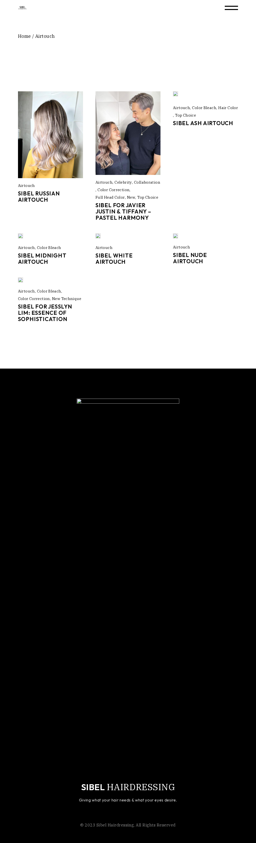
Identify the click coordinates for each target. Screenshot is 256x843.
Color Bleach (204, 107)
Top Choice (147, 197)
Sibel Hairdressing (115, 824)
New (131, 197)
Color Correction (114, 189)
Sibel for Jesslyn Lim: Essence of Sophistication (45, 313)
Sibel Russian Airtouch (39, 196)
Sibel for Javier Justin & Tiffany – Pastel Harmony (123, 211)
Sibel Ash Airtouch (203, 123)
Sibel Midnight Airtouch (42, 258)
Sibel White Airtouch (114, 258)
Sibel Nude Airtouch (190, 258)
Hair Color (228, 107)
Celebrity (123, 182)
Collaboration (147, 182)
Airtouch (26, 185)
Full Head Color (110, 197)
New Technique (66, 298)
